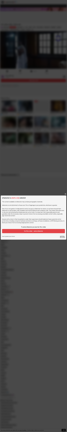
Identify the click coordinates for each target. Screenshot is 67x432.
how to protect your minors (8, 236)
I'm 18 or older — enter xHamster (33, 231)
